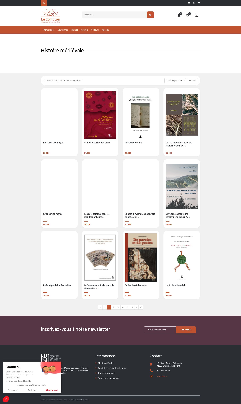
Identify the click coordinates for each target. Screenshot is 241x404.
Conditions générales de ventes (112, 368)
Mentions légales (106, 363)
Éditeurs (95, 30)
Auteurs (84, 30)
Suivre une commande (108, 378)
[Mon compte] (196, 15)
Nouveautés (63, 30)
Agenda (105, 30)
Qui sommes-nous (106, 373)
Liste (194, 80)
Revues (74, 30)
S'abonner (185, 330)
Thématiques (48, 30)
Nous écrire (162, 376)
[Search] (150, 14)
